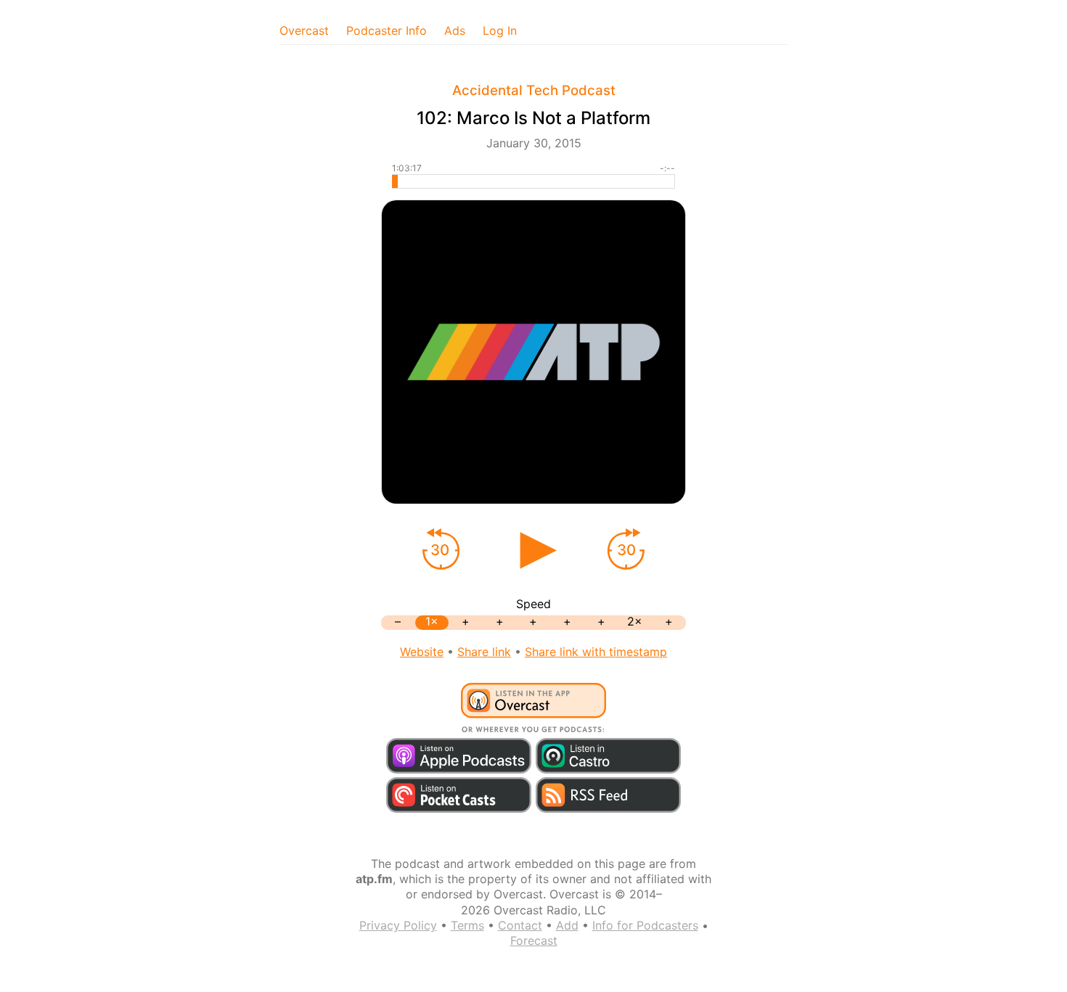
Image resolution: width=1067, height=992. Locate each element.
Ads (454, 30)
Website (421, 651)
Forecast (533, 940)
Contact (520, 925)
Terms (467, 925)
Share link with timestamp (596, 651)
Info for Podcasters (645, 925)
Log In (500, 30)
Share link (484, 651)
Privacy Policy (398, 925)
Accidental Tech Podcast (534, 90)
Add (567, 925)
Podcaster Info (386, 30)
